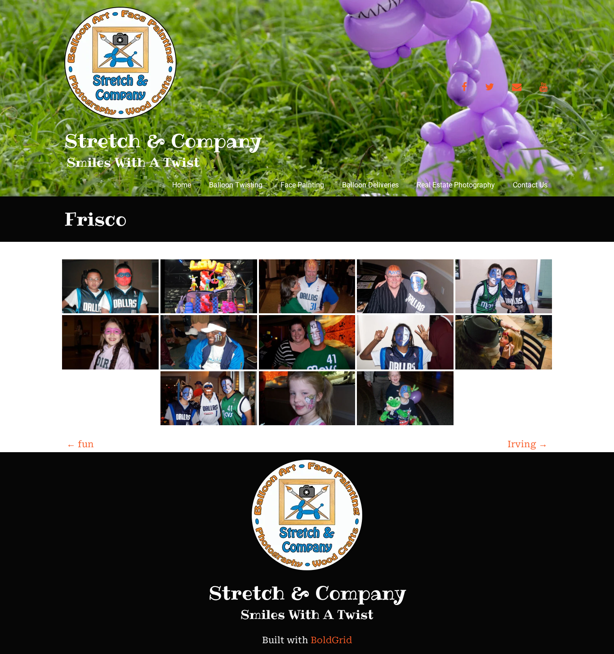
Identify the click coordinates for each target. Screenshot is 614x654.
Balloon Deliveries (370, 185)
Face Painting (302, 185)
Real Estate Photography (456, 185)
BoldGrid (331, 640)
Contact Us (530, 185)
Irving (527, 444)
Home (181, 185)
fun (80, 444)
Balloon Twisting (236, 185)
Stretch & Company (163, 140)
